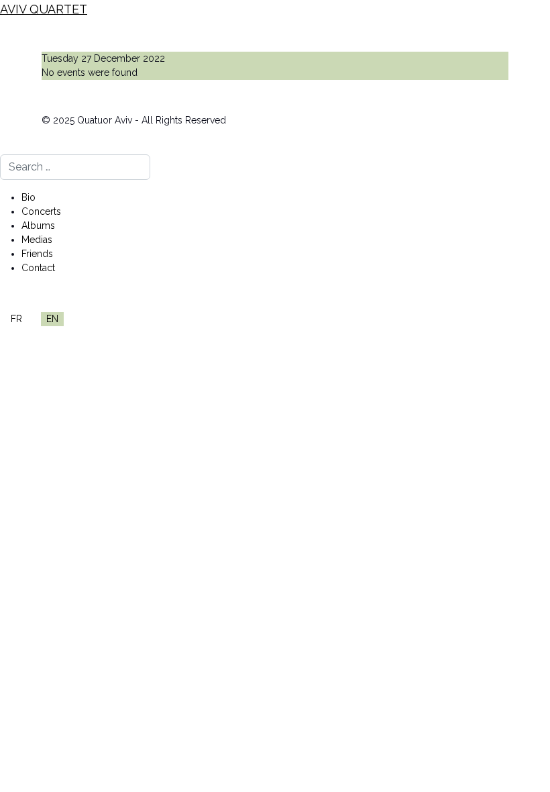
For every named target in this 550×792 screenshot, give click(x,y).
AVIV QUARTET (43, 9)
